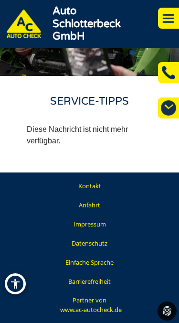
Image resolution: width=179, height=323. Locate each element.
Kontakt (89, 186)
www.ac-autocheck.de (91, 309)
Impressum (90, 224)
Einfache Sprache (89, 262)
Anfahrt (89, 205)
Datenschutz (89, 243)
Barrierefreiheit (89, 281)
